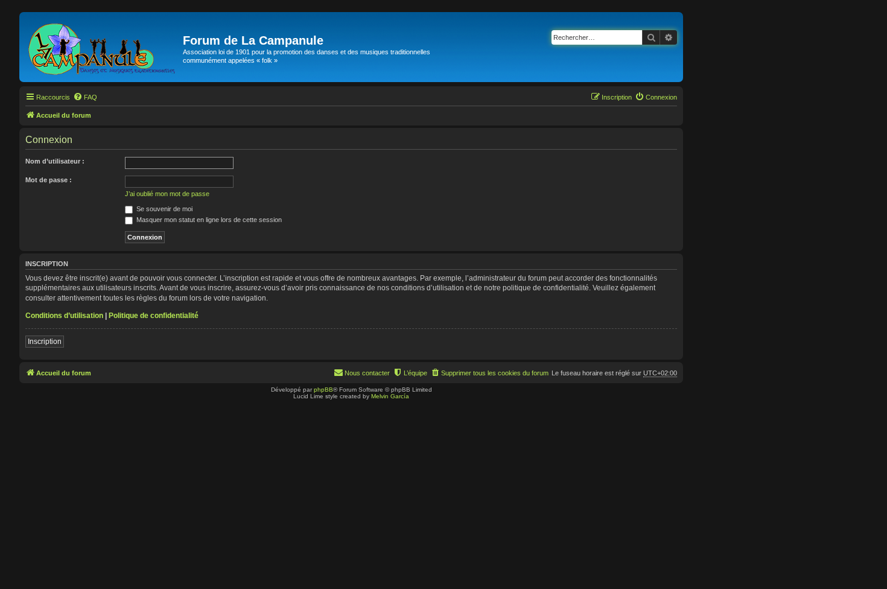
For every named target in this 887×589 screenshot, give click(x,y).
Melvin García (390, 396)
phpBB (323, 389)
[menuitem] (85, 97)
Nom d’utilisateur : (54, 161)
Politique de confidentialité (154, 315)
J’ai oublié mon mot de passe (167, 193)
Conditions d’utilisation (64, 315)
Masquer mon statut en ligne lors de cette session (208, 219)
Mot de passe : (48, 179)
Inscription (45, 341)
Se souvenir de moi (163, 208)
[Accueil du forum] (102, 47)
